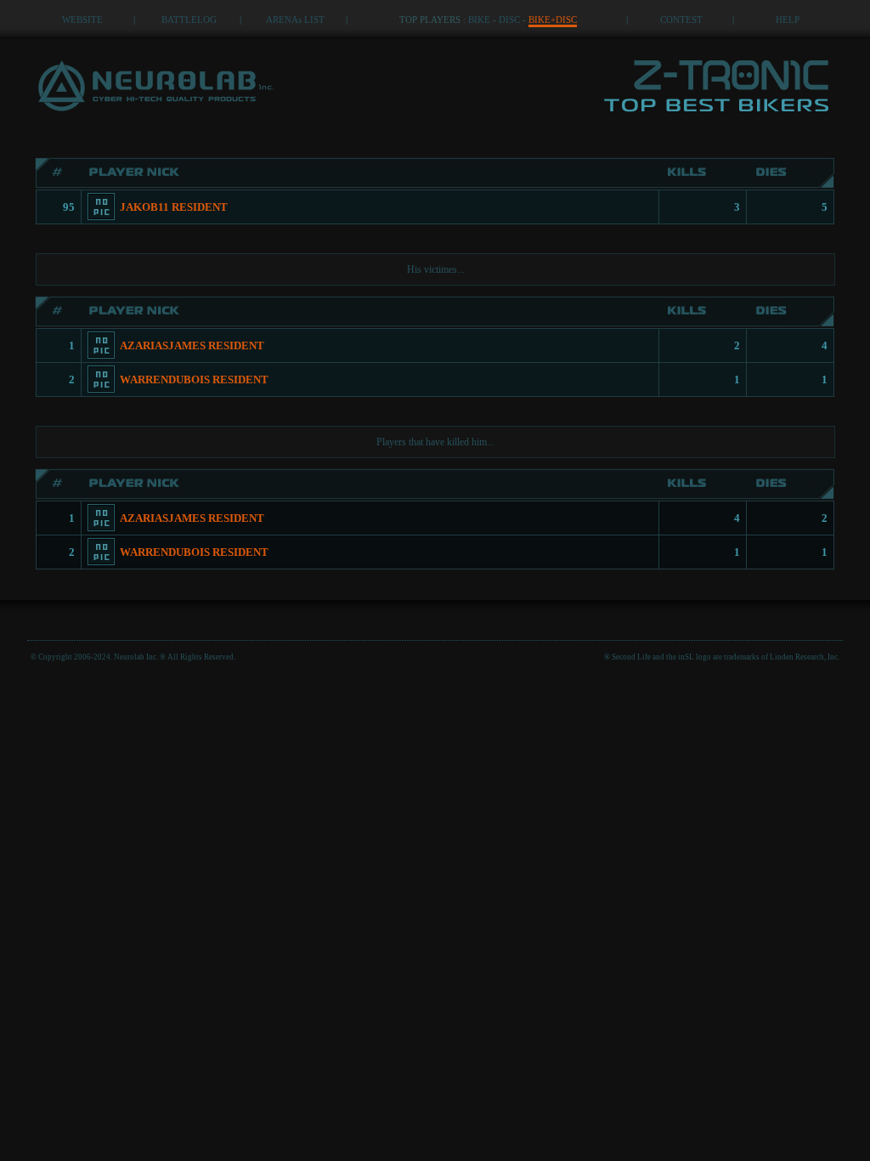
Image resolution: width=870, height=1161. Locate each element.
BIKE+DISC (552, 19)
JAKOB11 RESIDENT (174, 207)
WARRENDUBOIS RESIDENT (194, 379)
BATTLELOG (189, 19)
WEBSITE (82, 19)
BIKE (479, 19)
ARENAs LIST (295, 19)
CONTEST (681, 19)
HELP (787, 19)
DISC (509, 19)
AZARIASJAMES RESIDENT (192, 345)
